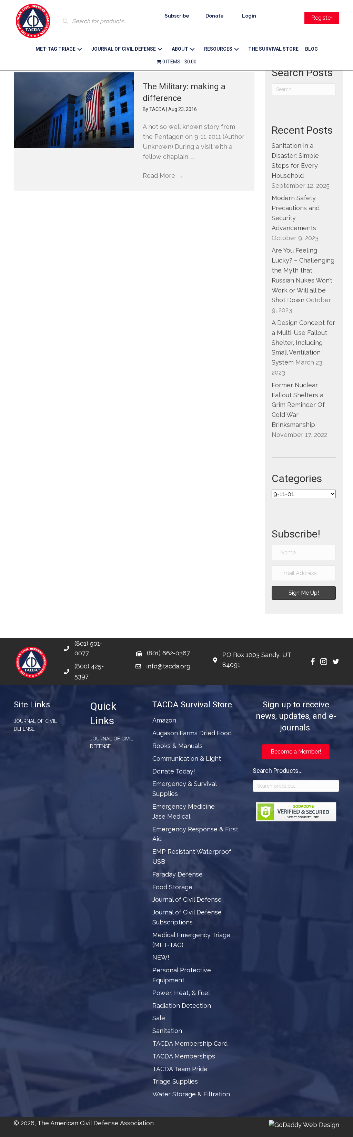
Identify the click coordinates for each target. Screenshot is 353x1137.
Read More (163, 175)
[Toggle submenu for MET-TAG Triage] (79, 49)
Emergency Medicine (183, 806)
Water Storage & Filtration (191, 1094)
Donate (214, 16)
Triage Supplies (175, 1081)
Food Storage (172, 887)
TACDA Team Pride (180, 1069)
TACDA (157, 109)
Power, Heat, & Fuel (181, 992)
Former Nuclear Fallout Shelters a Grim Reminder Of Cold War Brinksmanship (298, 404)
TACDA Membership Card (190, 1043)
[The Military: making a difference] (74, 110)
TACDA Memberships (183, 1056)
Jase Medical (171, 816)
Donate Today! (173, 771)
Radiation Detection (181, 1005)
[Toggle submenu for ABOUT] (192, 49)
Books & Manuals (177, 745)
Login (249, 16)
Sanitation (167, 1030)
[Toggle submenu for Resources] (236, 49)
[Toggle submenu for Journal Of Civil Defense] (160, 49)
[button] (304, 593)
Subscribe (177, 16)
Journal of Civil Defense (35, 724)
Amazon (164, 720)
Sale (158, 1018)
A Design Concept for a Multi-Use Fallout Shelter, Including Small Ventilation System (303, 342)
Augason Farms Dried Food (192, 733)
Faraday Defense (177, 874)
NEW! (160, 957)
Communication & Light (186, 758)
